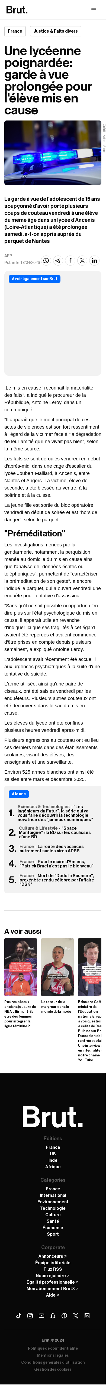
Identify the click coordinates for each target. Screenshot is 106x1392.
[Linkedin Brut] (87, 1315)
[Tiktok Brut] (18, 1315)
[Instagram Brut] (30, 1315)
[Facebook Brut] (64, 1315)
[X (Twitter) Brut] (75, 1315)
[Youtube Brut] (41, 1315)
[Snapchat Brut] (52, 1315)
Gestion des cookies (53, 1370)
